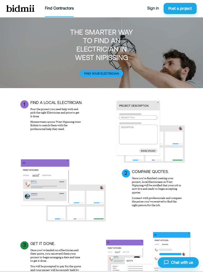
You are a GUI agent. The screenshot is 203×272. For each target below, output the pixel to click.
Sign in (153, 8)
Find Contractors (59, 8)
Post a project (180, 8)
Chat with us (182, 262)
